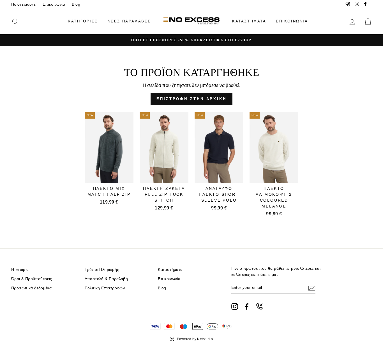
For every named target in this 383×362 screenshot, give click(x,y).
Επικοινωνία (54, 4)
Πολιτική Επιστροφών (105, 288)
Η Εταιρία (20, 270)
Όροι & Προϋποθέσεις (31, 279)
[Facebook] (246, 306)
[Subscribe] (311, 288)
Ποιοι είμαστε (23, 4)
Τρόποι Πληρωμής (102, 270)
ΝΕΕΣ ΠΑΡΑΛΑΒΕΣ (129, 21)
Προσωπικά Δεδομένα (31, 288)
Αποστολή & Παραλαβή (106, 279)
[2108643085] (259, 306)
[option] (191, 40)
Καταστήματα (170, 270)
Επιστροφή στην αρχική (191, 99)
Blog (76, 4)
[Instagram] (234, 306)
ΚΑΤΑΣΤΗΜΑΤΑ (249, 21)
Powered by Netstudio (195, 339)
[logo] (191, 21)
